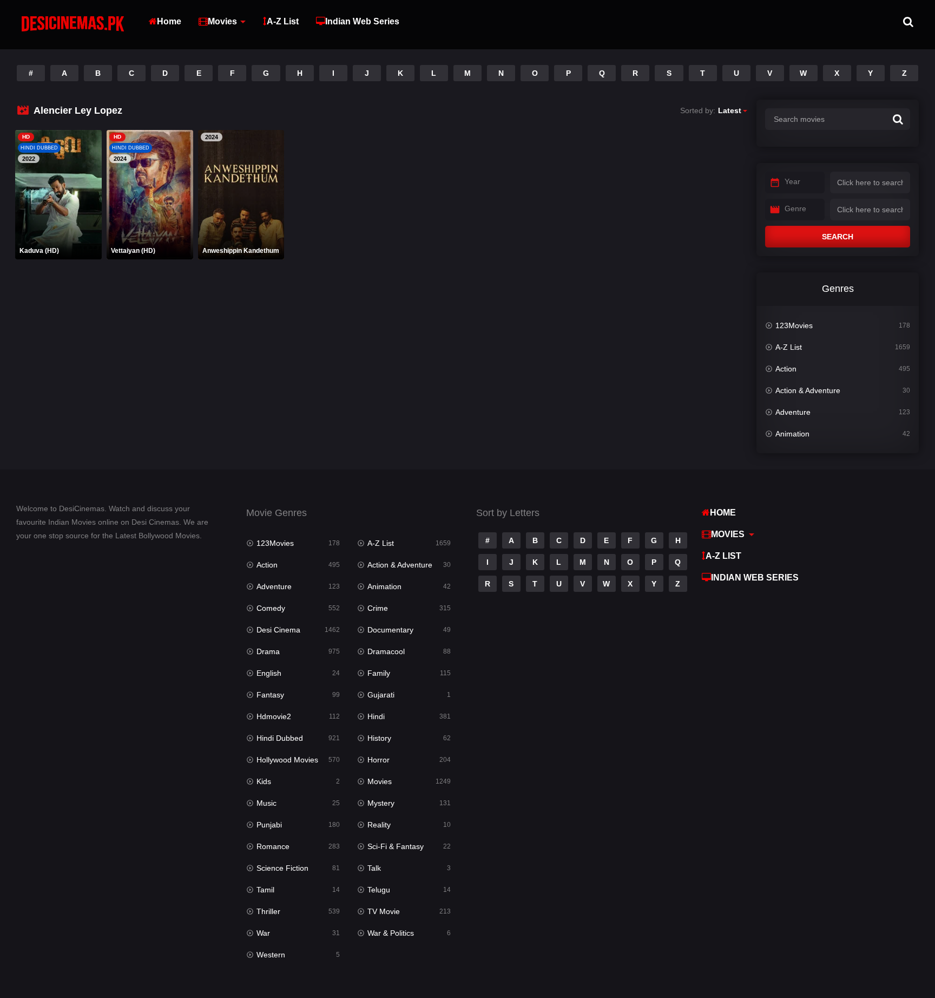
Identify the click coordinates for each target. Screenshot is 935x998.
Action (785, 368)
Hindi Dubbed (279, 738)
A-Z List (283, 21)
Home (169, 21)
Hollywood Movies (287, 759)
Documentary (390, 629)
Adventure (793, 412)
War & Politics (390, 933)
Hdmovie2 (273, 716)
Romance (272, 846)
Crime (377, 608)
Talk (374, 868)
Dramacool (386, 651)
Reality (379, 824)
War (263, 933)
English (268, 673)
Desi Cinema (278, 629)
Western (270, 954)
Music (266, 803)
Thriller (268, 911)
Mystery (380, 803)
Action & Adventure (807, 390)
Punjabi (269, 824)
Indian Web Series (362, 21)
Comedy (270, 608)
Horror (378, 759)
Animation (792, 433)
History (379, 738)
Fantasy (270, 694)
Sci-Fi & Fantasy (395, 846)
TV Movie (383, 911)
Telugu (378, 889)
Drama (268, 651)
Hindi (376, 716)
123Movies (794, 325)
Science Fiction (282, 868)
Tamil (265, 889)
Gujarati (380, 694)
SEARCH (837, 236)
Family (378, 673)
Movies (222, 21)
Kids (263, 781)
